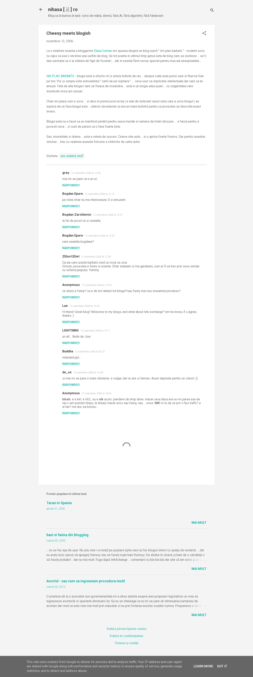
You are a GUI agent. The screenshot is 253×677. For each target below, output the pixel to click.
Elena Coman (103, 51)
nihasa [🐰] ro (63, 9)
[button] (204, 33)
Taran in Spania (59, 503)
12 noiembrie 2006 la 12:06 (86, 172)
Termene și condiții (126, 643)
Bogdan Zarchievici (76, 214)
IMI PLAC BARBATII (60, 76)
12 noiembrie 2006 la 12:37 (108, 214)
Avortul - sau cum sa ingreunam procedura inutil (85, 581)
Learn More (203, 666)
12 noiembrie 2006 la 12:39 (99, 235)
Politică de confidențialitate (126, 636)
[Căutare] (212, 11)
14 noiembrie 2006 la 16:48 (88, 372)
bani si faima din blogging (67, 535)
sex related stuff (71, 156)
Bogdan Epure (72, 194)
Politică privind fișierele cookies (126, 628)
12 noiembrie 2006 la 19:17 (95, 330)
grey (65, 173)
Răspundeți (71, 185)
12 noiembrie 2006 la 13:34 (96, 285)
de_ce (67, 372)
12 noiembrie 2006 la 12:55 (96, 256)
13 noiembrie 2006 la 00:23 (90, 351)
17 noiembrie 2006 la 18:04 (96, 393)
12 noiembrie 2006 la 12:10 (99, 193)
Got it (222, 666)
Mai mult (199, 522)
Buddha (67, 351)
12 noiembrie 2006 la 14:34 (84, 305)
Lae (65, 306)
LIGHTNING (70, 330)
